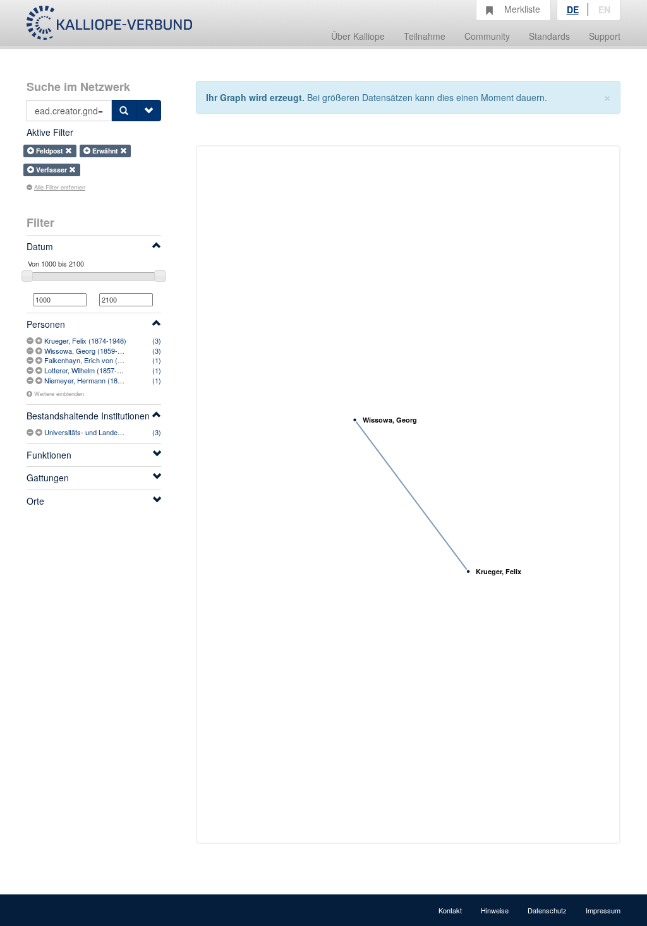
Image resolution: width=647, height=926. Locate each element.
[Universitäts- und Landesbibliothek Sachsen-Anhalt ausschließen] (31, 432)
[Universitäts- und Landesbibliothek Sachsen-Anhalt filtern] (39, 432)
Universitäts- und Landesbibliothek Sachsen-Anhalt (122, 432)
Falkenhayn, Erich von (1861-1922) (98, 360)
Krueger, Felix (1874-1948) (85, 340)
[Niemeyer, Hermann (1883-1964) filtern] (39, 380)
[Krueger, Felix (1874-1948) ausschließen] (31, 340)
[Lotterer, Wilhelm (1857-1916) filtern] (39, 370)
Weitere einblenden (59, 393)
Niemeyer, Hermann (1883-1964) (94, 380)
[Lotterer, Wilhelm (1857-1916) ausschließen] (31, 370)
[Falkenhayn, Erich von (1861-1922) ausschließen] (31, 360)
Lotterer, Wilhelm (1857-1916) (89, 370)
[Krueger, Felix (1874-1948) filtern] (39, 340)
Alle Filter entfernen (59, 187)
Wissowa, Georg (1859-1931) (89, 351)
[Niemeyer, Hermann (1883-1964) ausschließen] (31, 380)
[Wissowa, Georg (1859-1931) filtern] (39, 351)
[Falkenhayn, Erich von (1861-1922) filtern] (39, 360)
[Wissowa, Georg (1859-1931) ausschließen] (31, 351)
